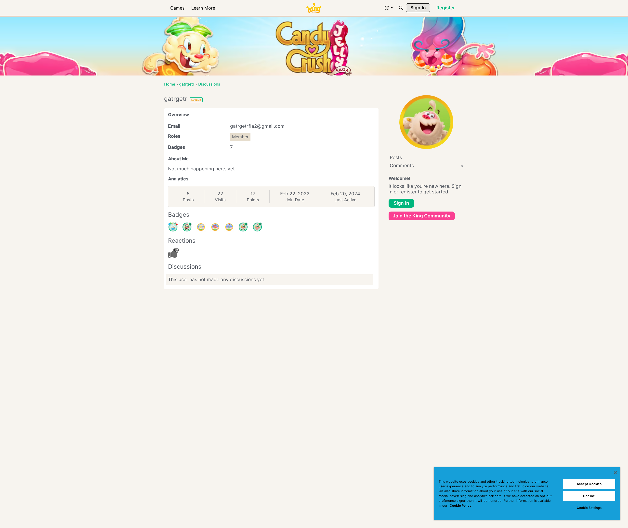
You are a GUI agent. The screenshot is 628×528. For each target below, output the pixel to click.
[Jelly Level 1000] (201, 227)
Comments (426, 165)
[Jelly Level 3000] (229, 227)
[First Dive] (257, 227)
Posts (188, 199)
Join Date (295, 199)
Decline (589, 496)
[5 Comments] (187, 227)
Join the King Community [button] (421, 216)
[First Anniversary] (173, 227)
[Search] (401, 7)
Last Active (345, 199)
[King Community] (313, 8)
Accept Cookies (589, 484)
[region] (527, 493)
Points (253, 199)
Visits (220, 199)
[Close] (615, 472)
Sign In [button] (401, 203)
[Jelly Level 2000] (215, 227)
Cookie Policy (460, 505)
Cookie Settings (589, 508)
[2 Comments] (243, 227)
